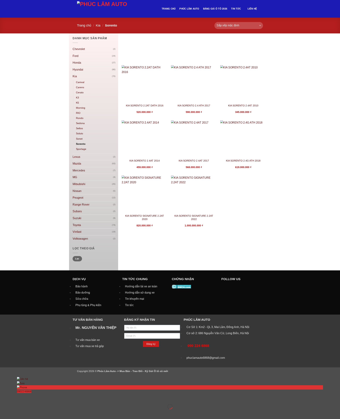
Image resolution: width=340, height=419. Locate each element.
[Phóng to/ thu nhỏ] (3, 397)
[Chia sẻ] (24, 397)
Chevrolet (79, 49)
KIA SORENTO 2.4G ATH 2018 (243, 160)
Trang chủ (168, 8)
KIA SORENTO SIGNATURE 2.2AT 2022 (193, 217)
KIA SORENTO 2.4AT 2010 (243, 105)
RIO (78, 113)
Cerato (80, 92)
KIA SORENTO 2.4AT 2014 (144, 160)
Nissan (77, 190)
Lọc (77, 258)
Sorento (81, 143)
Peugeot (78, 197)
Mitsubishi (79, 184)
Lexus (76, 156)
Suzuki (77, 218)
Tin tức (236, 8)
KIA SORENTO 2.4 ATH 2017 (194, 105)
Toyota (77, 225)
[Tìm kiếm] (261, 8)
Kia (98, 25)
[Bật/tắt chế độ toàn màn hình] (13, 397)
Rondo (79, 118)
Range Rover (81, 204)
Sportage (81, 149)
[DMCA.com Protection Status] (181, 286)
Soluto (79, 133)
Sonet (79, 138)
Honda (77, 62)
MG (75, 177)
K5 (77, 102)
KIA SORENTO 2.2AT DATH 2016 (144, 105)
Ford (75, 55)
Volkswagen (80, 238)
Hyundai (78, 69)
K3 (77, 97)
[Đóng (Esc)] (34, 397)
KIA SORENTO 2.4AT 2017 (194, 160)
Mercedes (79, 170)
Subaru (77, 211)
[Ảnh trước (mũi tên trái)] (3, 412)
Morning (80, 107)
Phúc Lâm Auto (189, 8)
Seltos (79, 128)
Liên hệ (252, 8)
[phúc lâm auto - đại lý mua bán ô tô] (116, 9)
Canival (80, 82)
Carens (80, 87)
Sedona (80, 123)
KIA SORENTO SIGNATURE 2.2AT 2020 (144, 217)
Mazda (77, 163)
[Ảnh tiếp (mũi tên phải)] (13, 412)
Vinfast (77, 231)
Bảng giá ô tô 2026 (215, 8)
